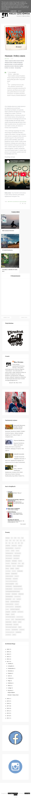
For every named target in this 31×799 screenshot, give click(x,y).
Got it (19, 11)
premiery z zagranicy (15, 609)
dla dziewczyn (16, 555)
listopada (10, 666)
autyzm (20, 545)
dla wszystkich (9, 558)
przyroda (14, 611)
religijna (7, 614)
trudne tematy (9, 624)
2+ (20, 540)
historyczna (8, 566)
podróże (18, 599)
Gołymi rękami (11, 692)
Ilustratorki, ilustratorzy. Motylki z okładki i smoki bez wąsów (19, 427)
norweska (8, 594)
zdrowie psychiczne (10, 632)
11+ (19, 538)
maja (9, 680)
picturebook (8, 599)
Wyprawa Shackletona (19, 440)
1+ (11, 538)
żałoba (14, 634)
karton (7, 568)
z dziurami (22, 629)
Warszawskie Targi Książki (11, 627)
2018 (8, 703)
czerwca (10, 678)
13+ (6, 540)
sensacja (7, 619)
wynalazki (8, 629)
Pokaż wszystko (23, 524)
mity (16, 583)
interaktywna (20, 566)
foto (19, 563)
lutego (10, 688)
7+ (15, 543)
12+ (22, 538)
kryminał (7, 573)
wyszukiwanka (15, 629)
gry (23, 563)
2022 (8, 659)
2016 (8, 708)
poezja (7, 601)
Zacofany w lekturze (13, 519)
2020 (8, 698)
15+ (14, 540)
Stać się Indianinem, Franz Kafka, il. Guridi (17, 513)
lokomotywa (8, 578)
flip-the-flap (14, 563)
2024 (8, 654)
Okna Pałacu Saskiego (13, 509)
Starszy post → (24, 317)
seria (13, 619)
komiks (17, 568)
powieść (16, 604)
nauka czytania (9, 588)
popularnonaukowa (15, 601)
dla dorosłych (16, 201)
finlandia (7, 563)
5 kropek (10, 491)
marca (9, 685)
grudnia (10, 663)
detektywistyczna (9, 553)
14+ (10, 540)
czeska (12, 550)
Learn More (13, 11)
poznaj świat (17, 606)
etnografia (8, 560)
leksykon (16, 576)
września (10, 671)
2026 (8, 649)
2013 (8, 715)
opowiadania (17, 596)
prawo (7, 609)
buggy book (17, 548)
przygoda (8, 611)
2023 (8, 656)
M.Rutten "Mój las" (17, 493)
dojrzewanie (16, 558)
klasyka (12, 568)
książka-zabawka (9, 576)
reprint (12, 614)
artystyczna (14, 545)
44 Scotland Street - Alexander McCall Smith (18, 502)
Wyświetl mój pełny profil (15, 382)
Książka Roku (14, 573)
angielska (8, 545)
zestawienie (8, 634)
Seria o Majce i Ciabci (20, 619)
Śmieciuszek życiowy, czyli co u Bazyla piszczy (16, 500)
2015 (8, 710)
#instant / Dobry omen (13, 695)
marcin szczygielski (10, 583)
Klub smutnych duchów (8, 230)
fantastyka (14, 560)
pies (14, 599)
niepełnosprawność (18, 588)
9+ (21, 543)
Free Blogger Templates (13, 793)
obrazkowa (14, 594)
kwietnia (10, 683)
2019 (8, 701)
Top (16, 796)
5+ (9, 543)
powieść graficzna (9, 606)
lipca (9, 675)
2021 (8, 661)
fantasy (20, 560)
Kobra (15, 466)
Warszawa (16, 624)
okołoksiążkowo (9, 596)
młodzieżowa (23, 201)
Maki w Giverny (12, 512)
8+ (18, 543)
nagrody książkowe (17, 586)
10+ (15, 538)
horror (14, 566)
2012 (8, 718)
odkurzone (21, 594)
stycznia (10, 690)
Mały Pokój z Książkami (14, 508)
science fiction (20, 616)
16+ (17, 540)
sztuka (19, 622)
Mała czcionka (18, 362)
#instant (7, 58)
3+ (23, 540)
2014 (8, 713)
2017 (8, 706)
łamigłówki (15, 578)
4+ (6, 543)
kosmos (14, 571)
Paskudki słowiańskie (19, 454)
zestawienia (18, 632)
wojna (20, 627)
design (17, 550)
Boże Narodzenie (9, 548)
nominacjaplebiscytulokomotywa (12, 591)
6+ (12, 543)
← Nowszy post (6, 317)
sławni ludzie (8, 622)
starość (14, 622)
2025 (8, 651)
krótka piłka (20, 571)
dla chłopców (17, 553)
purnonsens (20, 611)
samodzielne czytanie (10, 616)
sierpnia (10, 673)
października (11, 668)
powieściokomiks (9, 604)
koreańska (8, 571)
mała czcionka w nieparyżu (11, 581)
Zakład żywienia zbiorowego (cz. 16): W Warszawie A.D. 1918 (16, 521)
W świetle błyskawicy (7, 250)
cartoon (7, 550)
